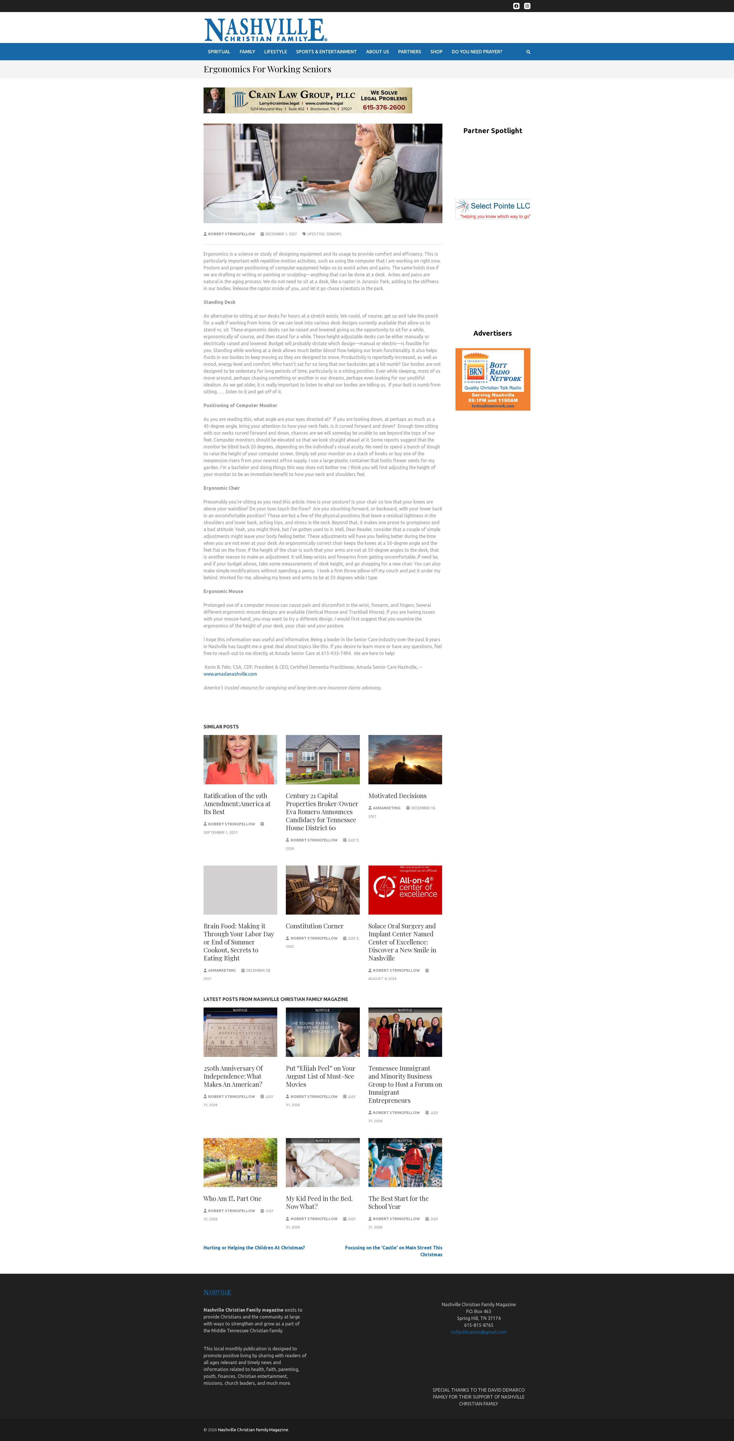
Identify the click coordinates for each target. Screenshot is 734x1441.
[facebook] (516, 6)
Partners (409, 51)
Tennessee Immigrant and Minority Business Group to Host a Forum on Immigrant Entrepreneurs (405, 1084)
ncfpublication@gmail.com (479, 1332)
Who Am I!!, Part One (232, 1198)
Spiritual (219, 51)
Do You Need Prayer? (477, 51)
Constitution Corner (315, 925)
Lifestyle (275, 51)
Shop (436, 51)
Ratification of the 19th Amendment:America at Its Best (237, 803)
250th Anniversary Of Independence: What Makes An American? (233, 1076)
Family (247, 51)
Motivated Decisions (397, 795)
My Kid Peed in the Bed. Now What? (319, 1202)
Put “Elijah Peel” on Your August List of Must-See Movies (321, 1076)
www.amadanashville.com (230, 673)
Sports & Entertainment (326, 51)
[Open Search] (528, 51)
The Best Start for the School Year (398, 1202)
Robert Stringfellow (231, 234)
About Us (377, 51)
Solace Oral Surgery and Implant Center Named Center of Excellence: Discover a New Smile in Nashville (402, 941)
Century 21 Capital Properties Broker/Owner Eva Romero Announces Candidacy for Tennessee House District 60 (322, 811)
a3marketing (387, 808)
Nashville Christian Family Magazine (253, 1429)
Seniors (333, 234)
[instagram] (527, 6)
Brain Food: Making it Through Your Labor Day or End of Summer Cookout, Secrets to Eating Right (239, 941)
